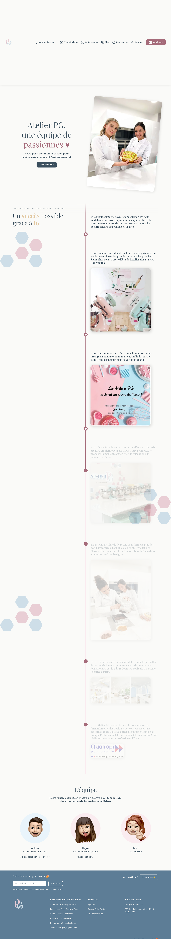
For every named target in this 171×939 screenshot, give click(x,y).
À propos (91, 904)
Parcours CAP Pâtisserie (60, 918)
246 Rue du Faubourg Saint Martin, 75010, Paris (140, 910)
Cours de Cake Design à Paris (63, 904)
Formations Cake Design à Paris (64, 909)
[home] (8, 42)
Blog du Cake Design (97, 909)
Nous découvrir (47, 164)
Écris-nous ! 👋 (148, 877)
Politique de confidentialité (53, 889)
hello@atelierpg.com (134, 904)
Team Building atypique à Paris (63, 928)
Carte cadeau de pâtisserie (61, 914)
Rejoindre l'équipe (95, 914)
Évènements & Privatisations (62, 923)
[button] (45, 42)
